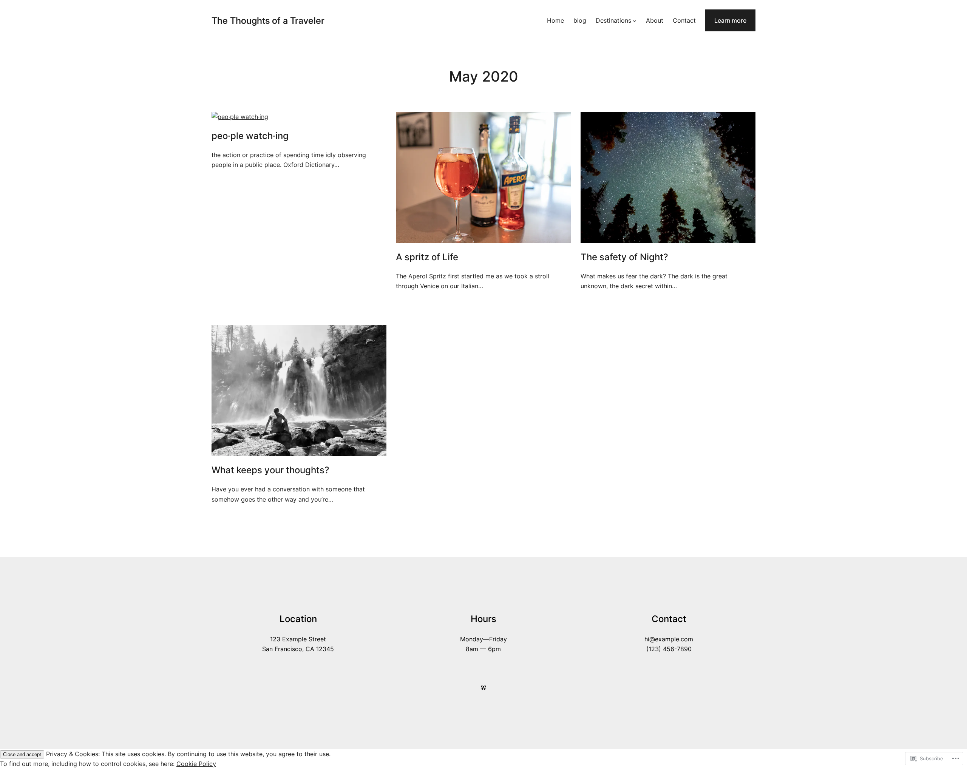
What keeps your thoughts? (270, 470)
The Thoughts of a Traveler (268, 20)
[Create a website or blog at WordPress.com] (483, 687)
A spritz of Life (427, 257)
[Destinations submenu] (634, 20)
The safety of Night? (624, 257)
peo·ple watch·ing (250, 136)
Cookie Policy (196, 763)
